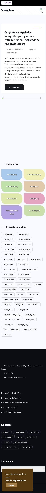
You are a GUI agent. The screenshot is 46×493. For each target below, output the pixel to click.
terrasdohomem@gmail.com (14, 377)
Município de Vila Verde (12, 393)
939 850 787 (8, 373)
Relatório (33, 304)
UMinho (8, 325)
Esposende (9, 269)
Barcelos (8, 249)
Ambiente (24, 239)
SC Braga (23, 310)
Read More (14, 87)
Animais (8, 244)
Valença (23, 325)
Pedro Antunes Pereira (15, 49)
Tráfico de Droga (11, 320)
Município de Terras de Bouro (15, 402)
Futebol (24, 279)
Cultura (7, 259)
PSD (6, 304)
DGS (21, 259)
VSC (6, 335)
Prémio (27, 299)
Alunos (23, 234)
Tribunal (30, 315)
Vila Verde (34, 211)
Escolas (23, 264)
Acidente (8, 234)
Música (7, 294)
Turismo (29, 320)
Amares (11, 174)
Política (33, 294)
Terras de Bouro (12, 212)
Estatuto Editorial (10, 407)
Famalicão (8, 279)
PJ (20, 294)
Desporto (12, 186)
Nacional (12, 199)
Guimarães (9, 289)
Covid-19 (23, 254)
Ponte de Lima (10, 299)
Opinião (34, 199)
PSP (19, 304)
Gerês (7, 284)
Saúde (7, 310)
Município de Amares (11, 398)
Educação (35, 259)
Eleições (8, 264)
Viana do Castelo (11, 330)
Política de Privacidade (12, 412)
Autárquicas (24, 244)
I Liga (25, 289)
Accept (11, 485)
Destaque (7, 437)
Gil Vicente (23, 284)
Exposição (23, 274)
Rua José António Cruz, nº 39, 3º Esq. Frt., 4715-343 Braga (22, 367)
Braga (8, 254)
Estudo (8, 274)
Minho (34, 186)
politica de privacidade (16, 480)
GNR (37, 284)
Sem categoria (21, 442)
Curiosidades (34, 174)
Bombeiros (24, 249)
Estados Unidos (28, 269)
